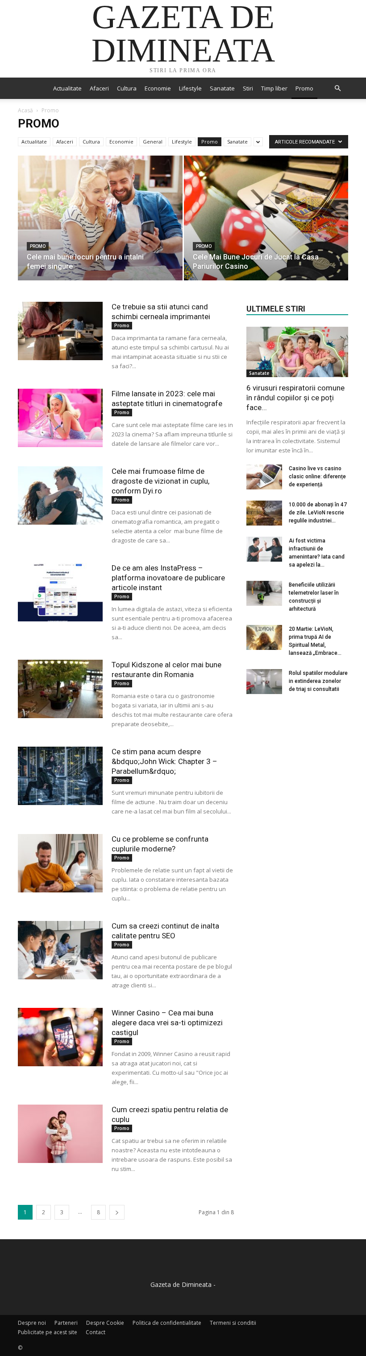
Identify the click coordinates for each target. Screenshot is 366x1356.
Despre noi (32, 1323)
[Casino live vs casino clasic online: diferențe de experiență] (264, 476)
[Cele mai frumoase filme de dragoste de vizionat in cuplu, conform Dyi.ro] (60, 495)
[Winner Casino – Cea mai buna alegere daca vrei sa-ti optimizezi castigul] (60, 1037)
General (152, 141)
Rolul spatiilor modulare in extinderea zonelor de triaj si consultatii (318, 681)
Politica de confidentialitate (167, 1323)
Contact (95, 1332)
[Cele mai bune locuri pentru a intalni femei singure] (100, 227)
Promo (304, 88)
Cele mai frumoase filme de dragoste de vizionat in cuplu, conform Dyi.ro (160, 481)
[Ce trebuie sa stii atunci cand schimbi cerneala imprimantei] (60, 331)
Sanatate (222, 88)
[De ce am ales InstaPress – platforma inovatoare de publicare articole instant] (60, 592)
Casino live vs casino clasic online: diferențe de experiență (317, 476)
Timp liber (274, 88)
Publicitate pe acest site (47, 1332)
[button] (337, 88)
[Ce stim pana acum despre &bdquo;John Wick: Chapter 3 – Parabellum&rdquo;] (60, 776)
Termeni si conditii (233, 1323)
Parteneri (66, 1323)
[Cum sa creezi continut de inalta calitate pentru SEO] (60, 950)
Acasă (25, 110)
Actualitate (67, 88)
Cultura (127, 88)
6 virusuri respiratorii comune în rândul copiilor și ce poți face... (295, 397)
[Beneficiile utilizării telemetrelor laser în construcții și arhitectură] (264, 593)
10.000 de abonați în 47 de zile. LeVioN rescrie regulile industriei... (318, 512)
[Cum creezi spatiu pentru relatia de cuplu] (60, 1134)
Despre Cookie (105, 1323)
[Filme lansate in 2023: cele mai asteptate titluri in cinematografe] (60, 418)
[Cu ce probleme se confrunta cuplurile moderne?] (60, 863)
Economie (158, 88)
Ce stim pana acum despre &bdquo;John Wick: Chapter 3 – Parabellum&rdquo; (164, 761)
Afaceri (99, 88)
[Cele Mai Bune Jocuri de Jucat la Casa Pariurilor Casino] (266, 227)
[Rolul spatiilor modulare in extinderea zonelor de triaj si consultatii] (264, 681)
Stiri (248, 88)
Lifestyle (190, 88)
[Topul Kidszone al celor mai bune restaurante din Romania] (60, 689)
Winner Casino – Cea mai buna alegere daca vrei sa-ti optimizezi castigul (167, 1022)
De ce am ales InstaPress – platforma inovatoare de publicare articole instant (168, 577)
